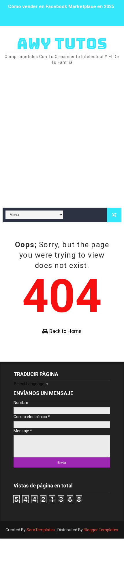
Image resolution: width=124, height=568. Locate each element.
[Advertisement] (62, 137)
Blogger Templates (101, 530)
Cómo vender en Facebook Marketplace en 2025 (61, 3)
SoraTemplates (41, 530)
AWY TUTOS (62, 43)
